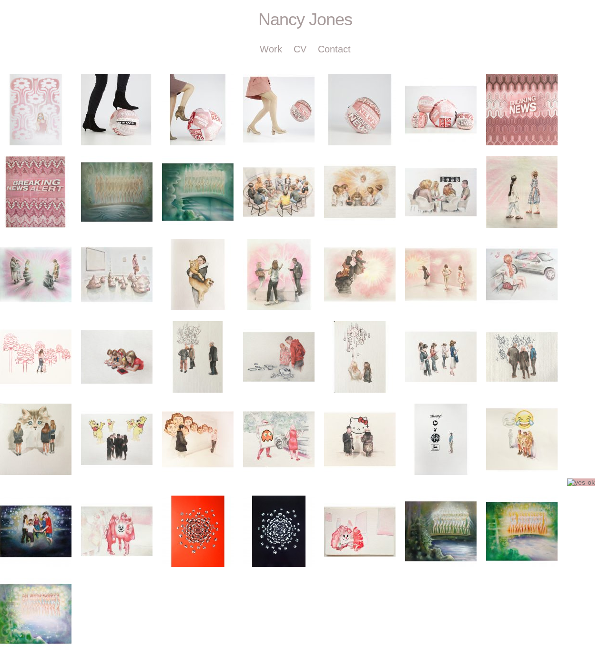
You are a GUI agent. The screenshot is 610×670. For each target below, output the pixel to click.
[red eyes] (198, 531)
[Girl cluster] (116, 531)
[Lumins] (35, 274)
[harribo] (116, 439)
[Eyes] (279, 531)
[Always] (441, 439)
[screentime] (116, 357)
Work (271, 49)
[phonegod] (441, 357)
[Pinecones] (35, 357)
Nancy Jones (305, 19)
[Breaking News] (116, 109)
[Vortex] (279, 192)
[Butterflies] (522, 274)
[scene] (198, 357)
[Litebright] (279, 274)
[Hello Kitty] (360, 439)
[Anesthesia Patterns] (35, 109)
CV (300, 49)
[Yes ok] (581, 482)
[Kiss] (441, 192)
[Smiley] (522, 439)
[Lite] (360, 274)
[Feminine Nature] (116, 192)
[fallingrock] (360, 357)
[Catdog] (198, 274)
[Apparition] (360, 192)
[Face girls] (360, 531)
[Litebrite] (441, 274)
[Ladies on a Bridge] (441, 531)
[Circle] (35, 531)
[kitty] (35, 439)
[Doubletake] (522, 192)
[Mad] (198, 439)
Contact (334, 49)
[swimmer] (279, 357)
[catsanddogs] (522, 357)
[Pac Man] (279, 439)
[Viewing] (116, 274)
